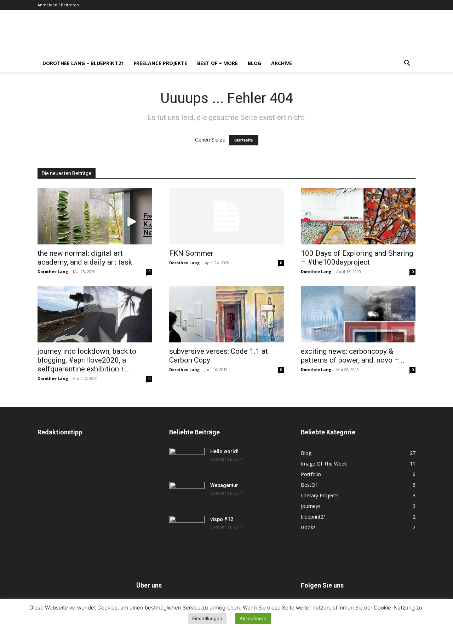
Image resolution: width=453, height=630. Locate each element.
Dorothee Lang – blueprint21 (83, 63)
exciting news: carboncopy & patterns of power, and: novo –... (353, 355)
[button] (406, 63)
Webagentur (224, 485)
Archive (281, 63)
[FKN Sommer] (226, 216)
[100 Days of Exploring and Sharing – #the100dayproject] (358, 216)
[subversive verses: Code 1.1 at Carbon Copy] (226, 314)
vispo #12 (221, 519)
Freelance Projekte (160, 63)
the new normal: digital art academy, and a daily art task (85, 257)
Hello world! (224, 451)
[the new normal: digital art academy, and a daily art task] (95, 216)
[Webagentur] (187, 494)
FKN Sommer (191, 253)
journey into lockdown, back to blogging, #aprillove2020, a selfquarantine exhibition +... (87, 360)
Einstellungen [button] (207, 618)
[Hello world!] (187, 460)
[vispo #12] (187, 528)
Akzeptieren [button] (253, 618)
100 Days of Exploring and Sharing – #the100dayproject (357, 257)
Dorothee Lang (53, 271)
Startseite (243, 140)
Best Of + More (217, 63)
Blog (254, 63)
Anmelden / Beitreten (58, 4)
